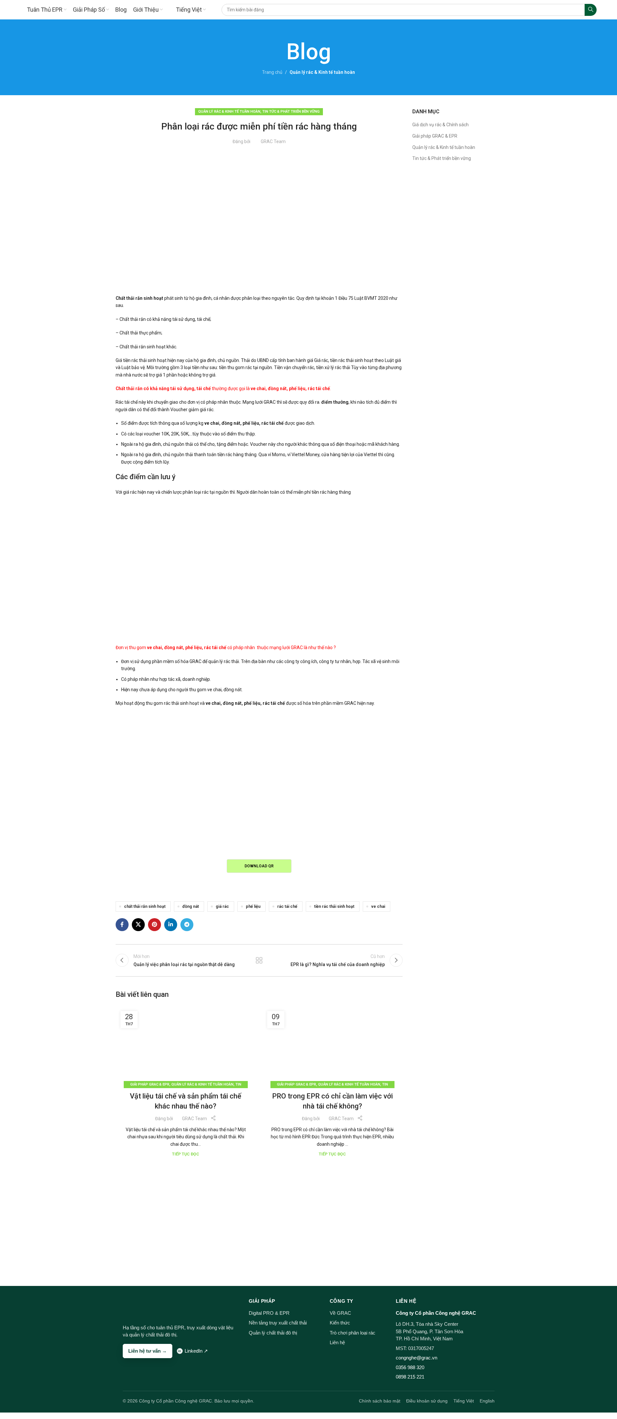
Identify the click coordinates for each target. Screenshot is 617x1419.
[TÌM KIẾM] (591, 10)
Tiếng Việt (463, 1400)
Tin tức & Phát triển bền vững (291, 111)
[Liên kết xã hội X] (138, 924)
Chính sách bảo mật (379, 1400)
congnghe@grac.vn (416, 1357)
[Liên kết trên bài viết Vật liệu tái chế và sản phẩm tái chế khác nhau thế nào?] (186, 1045)
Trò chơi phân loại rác (352, 1332)
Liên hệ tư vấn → (147, 1351)
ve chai (378, 906)
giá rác (222, 906)
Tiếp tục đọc (185, 1154)
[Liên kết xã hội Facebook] (122, 924)
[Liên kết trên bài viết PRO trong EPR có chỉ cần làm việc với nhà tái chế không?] (332, 1045)
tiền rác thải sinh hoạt (334, 906)
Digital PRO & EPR (269, 1313)
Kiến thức (340, 1322)
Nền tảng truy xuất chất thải (278, 1322)
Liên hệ (337, 1342)
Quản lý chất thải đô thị (273, 1332)
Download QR (259, 866)
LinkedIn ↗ (196, 1351)
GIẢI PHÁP (262, 1301)
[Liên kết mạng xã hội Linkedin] (170, 924)
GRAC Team (273, 141)
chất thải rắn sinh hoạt (145, 906)
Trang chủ (272, 72)
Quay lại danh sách (259, 960)
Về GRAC (340, 1313)
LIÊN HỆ (406, 1301)
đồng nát (190, 906)
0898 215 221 (410, 1377)
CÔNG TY (341, 1301)
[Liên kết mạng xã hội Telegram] (186, 924)
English (487, 1400)
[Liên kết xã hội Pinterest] (154, 924)
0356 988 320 (410, 1367)
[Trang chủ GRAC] (135, 1306)
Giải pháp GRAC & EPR (149, 1084)
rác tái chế (287, 906)
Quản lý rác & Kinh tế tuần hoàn (322, 72)
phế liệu (253, 906)
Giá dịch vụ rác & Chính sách (440, 124)
